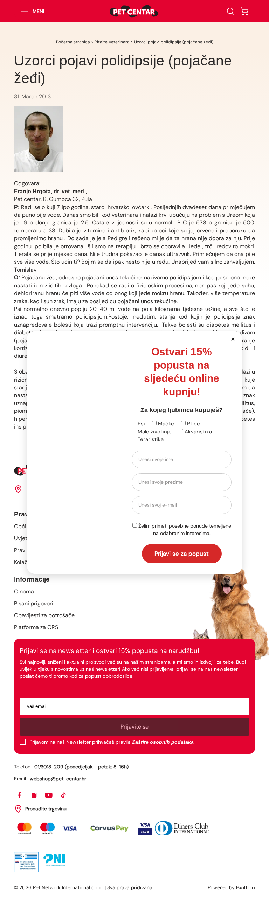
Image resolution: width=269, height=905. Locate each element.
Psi (140, 423)
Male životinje (154, 431)
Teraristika (150, 439)
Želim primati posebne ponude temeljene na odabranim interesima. (184, 529)
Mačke (165, 423)
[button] (233, 339)
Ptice (193, 423)
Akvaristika (197, 431)
